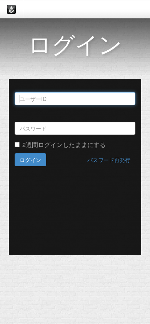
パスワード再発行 (108, 160)
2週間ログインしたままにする (64, 145)
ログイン (30, 160)
